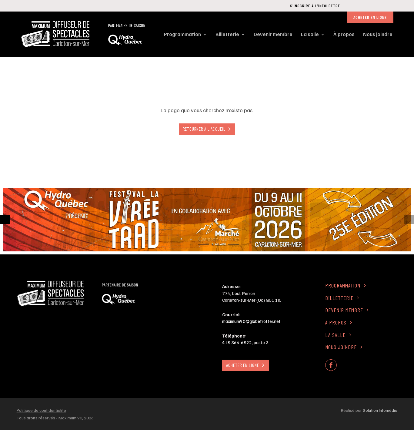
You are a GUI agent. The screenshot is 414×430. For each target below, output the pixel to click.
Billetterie (227, 34)
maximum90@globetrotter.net (251, 321)
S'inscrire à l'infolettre (315, 5)
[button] (5, 219)
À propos (344, 34)
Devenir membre (273, 34)
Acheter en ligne (370, 17)
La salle (310, 34)
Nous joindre (377, 34)
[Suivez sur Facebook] (331, 365)
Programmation (182, 34)
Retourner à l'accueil (204, 129)
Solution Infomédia (380, 410)
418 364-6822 (237, 342)
